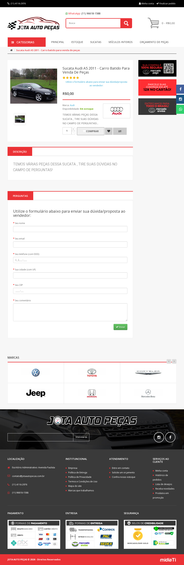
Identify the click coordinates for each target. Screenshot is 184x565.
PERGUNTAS (20, 196)
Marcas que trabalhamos (81, 490)
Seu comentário (23, 300)
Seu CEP (19, 285)
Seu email (20, 238)
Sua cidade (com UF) (25, 269)
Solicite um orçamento (123, 472)
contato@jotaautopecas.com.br (28, 476)
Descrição (20, 151)
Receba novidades (164, 488)
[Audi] (116, 111)
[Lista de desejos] (108, 131)
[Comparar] (120, 131)
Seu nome (20, 223)
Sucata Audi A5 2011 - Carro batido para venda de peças (48, 50)
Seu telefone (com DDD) (27, 254)
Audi (72, 105)
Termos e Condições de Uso (82, 481)
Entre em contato (120, 468)
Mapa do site (75, 486)
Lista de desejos (163, 484)
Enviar (121, 326)
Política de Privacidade (79, 477)
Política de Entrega (77, 472)
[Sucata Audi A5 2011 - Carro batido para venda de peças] (20, 119)
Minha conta (161, 470)
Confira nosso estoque (123, 477)
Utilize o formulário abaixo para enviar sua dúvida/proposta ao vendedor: (96, 83)
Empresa (72, 468)
